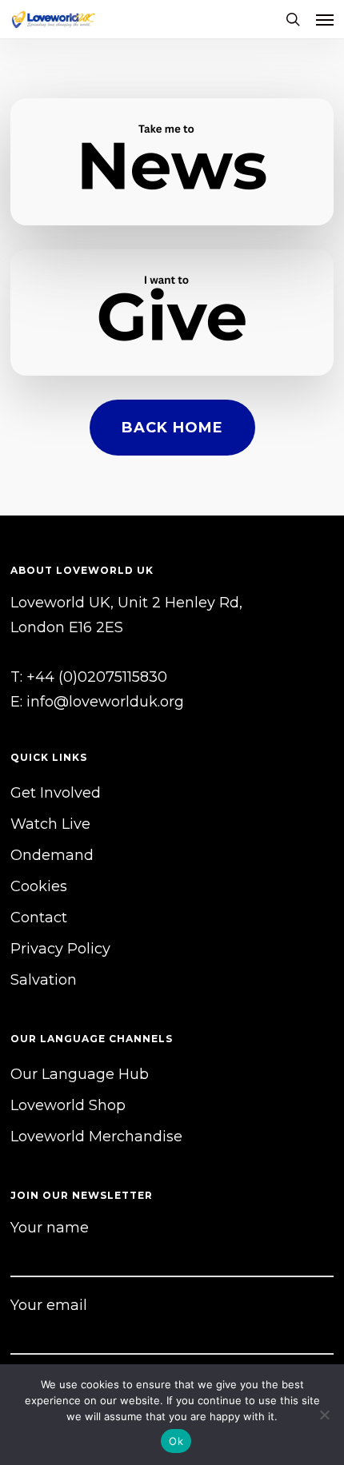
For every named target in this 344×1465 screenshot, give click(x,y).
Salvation (43, 980)
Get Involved (55, 793)
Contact (38, 917)
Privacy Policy (60, 948)
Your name (49, 1227)
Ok (176, 1441)
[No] (324, 1415)
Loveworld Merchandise (96, 1136)
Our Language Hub (79, 1074)
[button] (325, 19)
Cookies (38, 886)
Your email (48, 1305)
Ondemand (52, 855)
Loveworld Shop (68, 1105)
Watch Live (50, 824)
